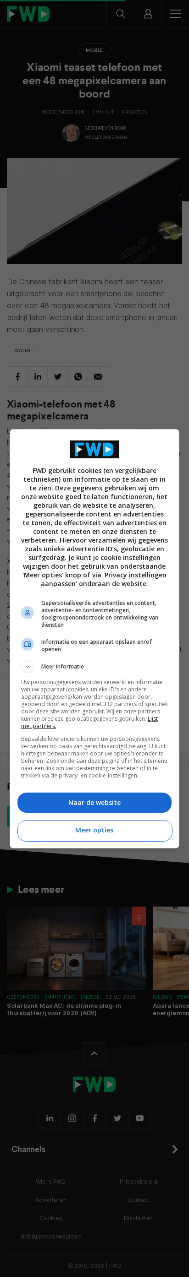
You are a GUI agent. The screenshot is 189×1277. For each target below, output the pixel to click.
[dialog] (95, 638)
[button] (94, 666)
